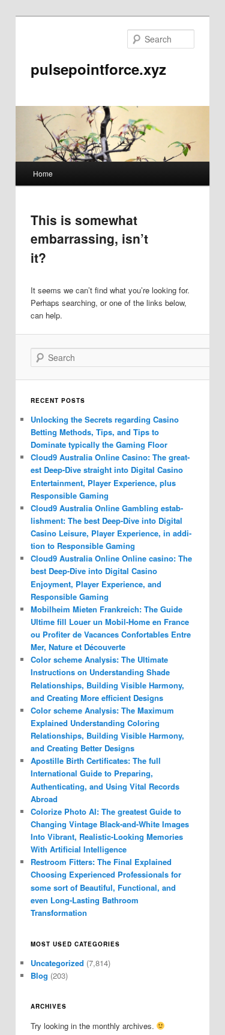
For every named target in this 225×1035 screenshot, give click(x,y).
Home (43, 173)
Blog (39, 975)
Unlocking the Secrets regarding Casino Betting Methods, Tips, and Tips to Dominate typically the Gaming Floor (105, 432)
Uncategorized (57, 963)
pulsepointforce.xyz (98, 69)
